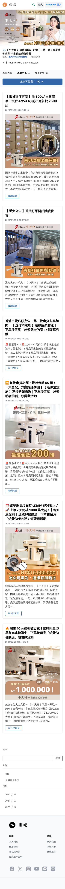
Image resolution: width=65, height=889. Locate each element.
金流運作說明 (15, 856)
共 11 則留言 (14, 727)
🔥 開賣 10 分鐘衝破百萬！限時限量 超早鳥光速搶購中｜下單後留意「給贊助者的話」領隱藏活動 (32, 633)
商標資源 (51, 846)
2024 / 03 (10, 800)
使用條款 (13, 846)
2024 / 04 (10, 794)
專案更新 (23, 73)
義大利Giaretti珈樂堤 (18, 57)
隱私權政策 (14, 851)
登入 (40, 4)
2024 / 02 (10, 807)
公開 (7, 773)
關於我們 (51, 841)
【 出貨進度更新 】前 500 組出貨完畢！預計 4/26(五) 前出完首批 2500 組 (31, 101)
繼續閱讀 (12, 196)
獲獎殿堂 (51, 851)
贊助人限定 (12, 780)
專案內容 (7, 73)
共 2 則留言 (13, 613)
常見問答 (42, 73)
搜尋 (5, 749)
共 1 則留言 (13, 367)
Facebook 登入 (53, 4)
